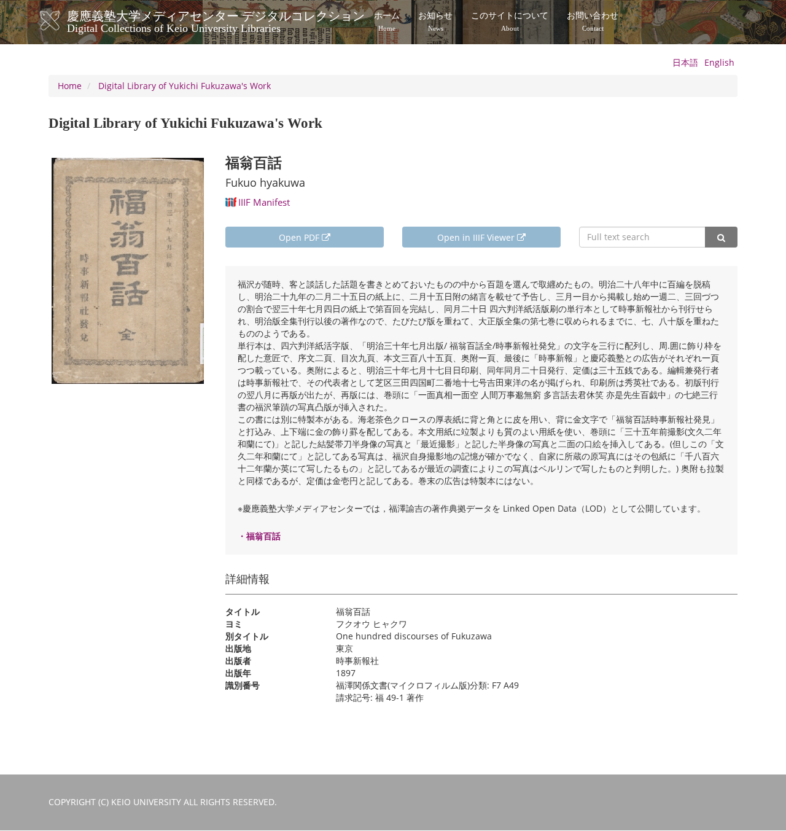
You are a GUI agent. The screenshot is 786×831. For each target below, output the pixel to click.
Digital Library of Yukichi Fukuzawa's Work (184, 86)
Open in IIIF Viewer (477, 237)
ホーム (387, 21)
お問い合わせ (592, 21)
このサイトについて (509, 21)
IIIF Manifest (264, 202)
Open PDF (300, 237)
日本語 (685, 62)
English (719, 62)
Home (70, 86)
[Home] (62, 21)
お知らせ (435, 21)
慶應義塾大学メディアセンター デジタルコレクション (216, 20)
